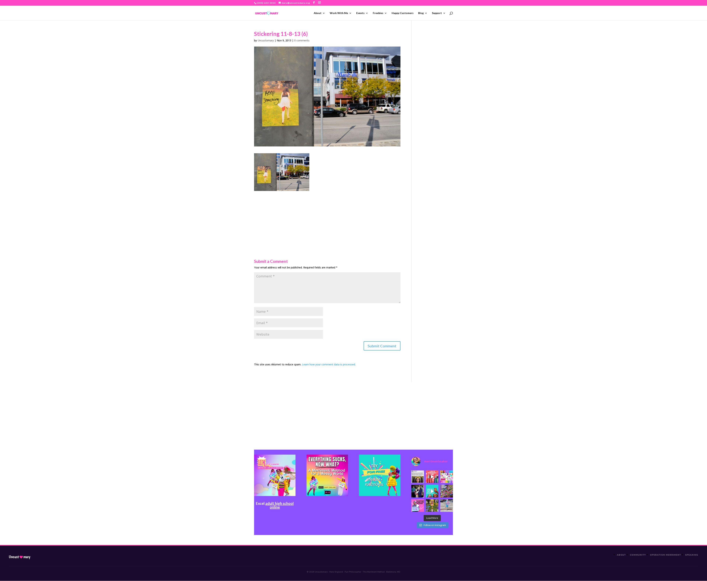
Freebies (378, 13)
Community (638, 554)
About (317, 13)
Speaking (691, 554)
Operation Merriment (665, 554)
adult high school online (279, 505)
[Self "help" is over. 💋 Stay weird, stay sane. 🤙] (432, 491)
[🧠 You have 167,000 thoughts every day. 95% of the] (432, 476)
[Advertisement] (327, 216)
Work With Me (339, 13)
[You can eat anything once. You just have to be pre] (417, 505)
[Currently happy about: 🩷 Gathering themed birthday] (432, 505)
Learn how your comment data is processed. (329, 364)
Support (437, 13)
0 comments (301, 40)
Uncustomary (266, 40)
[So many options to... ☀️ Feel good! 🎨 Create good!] (446, 476)
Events (360, 13)
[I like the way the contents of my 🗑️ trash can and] (446, 491)
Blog (421, 13)
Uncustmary (19, 557)
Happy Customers (403, 13)
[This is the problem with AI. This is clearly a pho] (417, 476)
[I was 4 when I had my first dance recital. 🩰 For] (417, 491)
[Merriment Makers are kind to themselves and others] (446, 505)
